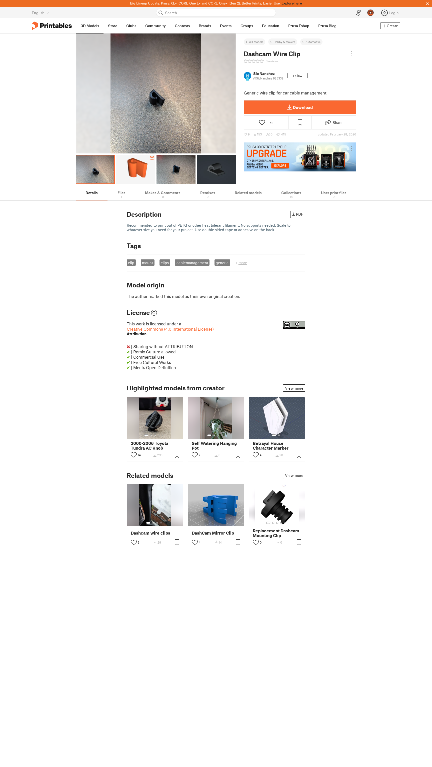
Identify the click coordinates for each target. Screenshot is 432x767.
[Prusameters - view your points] (370, 12)
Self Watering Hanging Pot (214, 445)
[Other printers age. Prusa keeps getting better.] (300, 156)
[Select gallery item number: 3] (155, 435)
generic (222, 262)
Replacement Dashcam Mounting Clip (276, 533)
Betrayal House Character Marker (270, 445)
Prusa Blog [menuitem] (327, 25)
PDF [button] (299, 214)
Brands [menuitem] (205, 25)
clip (131, 262)
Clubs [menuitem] (131, 25)
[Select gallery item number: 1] (146, 435)
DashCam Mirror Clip (213, 533)
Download (303, 107)
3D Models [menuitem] (90, 25)
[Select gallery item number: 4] (159, 435)
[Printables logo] (52, 25)
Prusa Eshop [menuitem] (298, 25)
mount (147, 262)
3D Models (256, 41)
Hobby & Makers (284, 41)
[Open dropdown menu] (351, 53)
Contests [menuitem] (182, 25)
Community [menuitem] (155, 25)
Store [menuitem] (112, 25)
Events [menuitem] (226, 25)
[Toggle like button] (134, 455)
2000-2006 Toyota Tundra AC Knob (149, 445)
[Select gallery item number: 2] (151, 435)
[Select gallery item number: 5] (163, 435)
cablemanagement (192, 262)
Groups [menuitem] (246, 25)
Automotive (313, 41)
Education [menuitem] (270, 25)
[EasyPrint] (358, 12)
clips (165, 262)
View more (294, 388)
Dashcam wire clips (150, 533)
